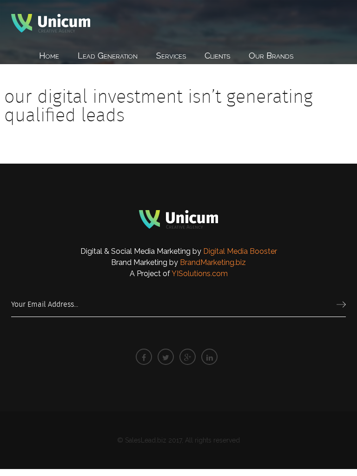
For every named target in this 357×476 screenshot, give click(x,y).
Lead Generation (108, 55)
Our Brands (271, 55)
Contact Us (59, 81)
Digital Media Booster (240, 251)
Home (49, 55)
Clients (217, 55)
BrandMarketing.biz (213, 262)
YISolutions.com (200, 273)
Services (171, 55)
